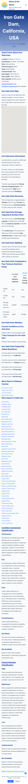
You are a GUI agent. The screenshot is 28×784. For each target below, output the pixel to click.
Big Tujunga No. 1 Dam (9, 441)
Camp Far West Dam (8, 483)
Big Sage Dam (6, 439)
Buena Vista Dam (7, 471)
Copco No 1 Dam (7, 390)
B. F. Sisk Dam (6, 412)
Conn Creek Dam (7, 523)
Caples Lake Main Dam (9, 486)
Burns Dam (5, 474)
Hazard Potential (7, 84)
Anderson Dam (6, 404)
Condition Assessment (9, 86)
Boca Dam (5, 446)
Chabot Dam (6, 501)
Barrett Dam (5, 414)
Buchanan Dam (6, 466)
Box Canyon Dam (7, 388)
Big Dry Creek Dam (8, 436)
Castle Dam (5, 496)
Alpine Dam (5, 402)
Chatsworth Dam (7, 503)
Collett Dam (5, 518)
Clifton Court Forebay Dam (10, 513)
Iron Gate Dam (6, 393)
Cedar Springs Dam (8, 498)
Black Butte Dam (7, 444)
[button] (14, 353)
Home (5, 44)
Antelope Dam (6, 407)
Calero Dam (5, 478)
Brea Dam (5, 459)
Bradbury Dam (6, 456)
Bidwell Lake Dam (7, 424)
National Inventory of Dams (15, 771)
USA (9, 44)
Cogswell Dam (6, 516)
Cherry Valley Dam (8, 506)
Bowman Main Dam (8, 451)
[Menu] (25, 5)
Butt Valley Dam (7, 476)
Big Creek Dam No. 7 (8, 431)
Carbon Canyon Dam (8, 488)
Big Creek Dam (6, 426)
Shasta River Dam (7, 395)
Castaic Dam (6, 493)
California (15, 44)
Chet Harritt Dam (7, 508)
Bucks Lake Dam (7, 469)
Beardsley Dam (6, 422)
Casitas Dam (6, 491)
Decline (17, 781)
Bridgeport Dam (7, 461)
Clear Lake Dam (7, 511)
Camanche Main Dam (9, 481)
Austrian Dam (6, 409)
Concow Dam (6, 521)
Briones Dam (6, 464)
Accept (10, 781)
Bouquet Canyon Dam (9, 449)
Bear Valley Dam (7, 419)
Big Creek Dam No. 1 (8, 429)
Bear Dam (5, 417)
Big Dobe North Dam (8, 434)
